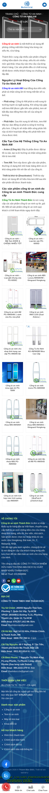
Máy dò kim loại (11, 719)
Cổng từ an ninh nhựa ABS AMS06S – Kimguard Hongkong (36, 424)
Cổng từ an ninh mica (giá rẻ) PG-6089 (12, 387)
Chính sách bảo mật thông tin (18, 749)
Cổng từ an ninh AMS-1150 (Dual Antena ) (36, 314)
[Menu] (4, 5)
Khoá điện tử (10, 724)
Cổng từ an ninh (31, 14)
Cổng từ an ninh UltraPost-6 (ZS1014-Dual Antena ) (36, 499)
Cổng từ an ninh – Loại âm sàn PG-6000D (36, 241)
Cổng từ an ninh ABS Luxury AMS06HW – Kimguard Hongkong (36, 277)
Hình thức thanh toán (14, 735)
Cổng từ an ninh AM (12, 88)
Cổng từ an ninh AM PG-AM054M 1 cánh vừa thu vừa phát (12, 314)
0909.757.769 (20, 638)
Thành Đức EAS (26, 770)
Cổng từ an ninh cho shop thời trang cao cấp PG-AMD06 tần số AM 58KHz (12, 352)
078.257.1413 (19, 622)
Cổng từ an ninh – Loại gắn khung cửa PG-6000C (12, 277)
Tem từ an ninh (11, 714)
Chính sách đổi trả (13, 744)
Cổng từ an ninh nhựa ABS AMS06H (12, 423)
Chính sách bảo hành (14, 740)
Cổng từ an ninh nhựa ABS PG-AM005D (13, 461)
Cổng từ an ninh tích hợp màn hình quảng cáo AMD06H (13, 498)
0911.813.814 (20, 651)
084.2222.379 (20, 668)
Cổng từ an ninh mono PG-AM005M (36, 386)
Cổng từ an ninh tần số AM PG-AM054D (36, 460)
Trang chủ (12, 14)
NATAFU (24, 773)
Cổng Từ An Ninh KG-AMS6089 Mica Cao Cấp (36, 351)
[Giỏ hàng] (44, 5)
